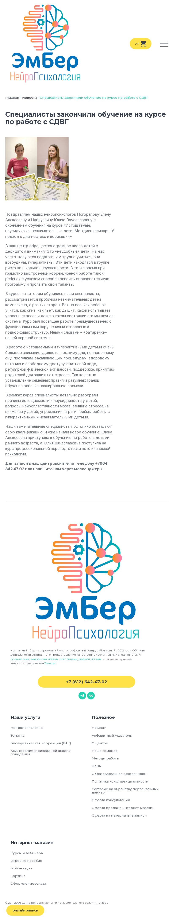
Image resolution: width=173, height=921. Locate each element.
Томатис (50, 663)
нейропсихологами (44, 659)
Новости (29, 98)
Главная (12, 98)
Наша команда (105, 751)
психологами (20, 659)
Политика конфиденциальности (120, 781)
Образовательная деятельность (119, 774)
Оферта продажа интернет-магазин (123, 808)
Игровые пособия (26, 861)
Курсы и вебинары (27, 853)
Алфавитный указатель (112, 735)
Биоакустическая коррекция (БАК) (41, 743)
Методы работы (105, 758)
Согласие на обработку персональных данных (125, 790)
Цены (97, 766)
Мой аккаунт (21, 868)
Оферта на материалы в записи (119, 815)
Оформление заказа (28, 883)
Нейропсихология (27, 728)
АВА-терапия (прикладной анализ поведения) (40, 752)
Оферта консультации (111, 800)
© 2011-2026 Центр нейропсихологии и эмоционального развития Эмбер (56, 902)
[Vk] (91, 695)
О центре (100, 743)
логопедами (68, 659)
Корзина (18, 876)
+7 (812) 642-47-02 (86, 681)
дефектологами (89, 659)
